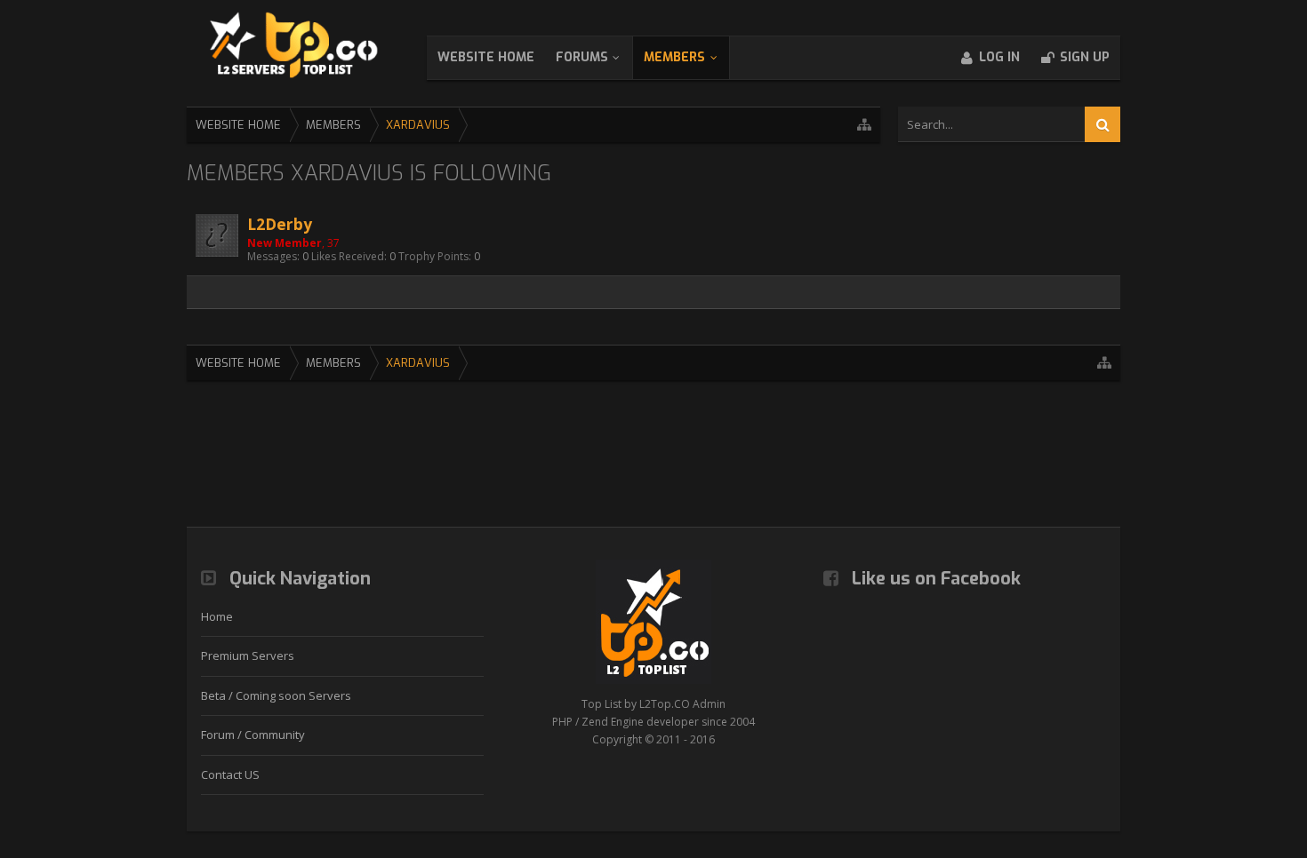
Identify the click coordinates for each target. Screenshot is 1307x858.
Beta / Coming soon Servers (276, 695)
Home (217, 616)
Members (674, 57)
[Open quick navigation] (864, 124)
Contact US (230, 775)
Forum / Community (253, 735)
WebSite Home (485, 57)
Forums (582, 57)
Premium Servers (247, 655)
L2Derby (279, 223)
